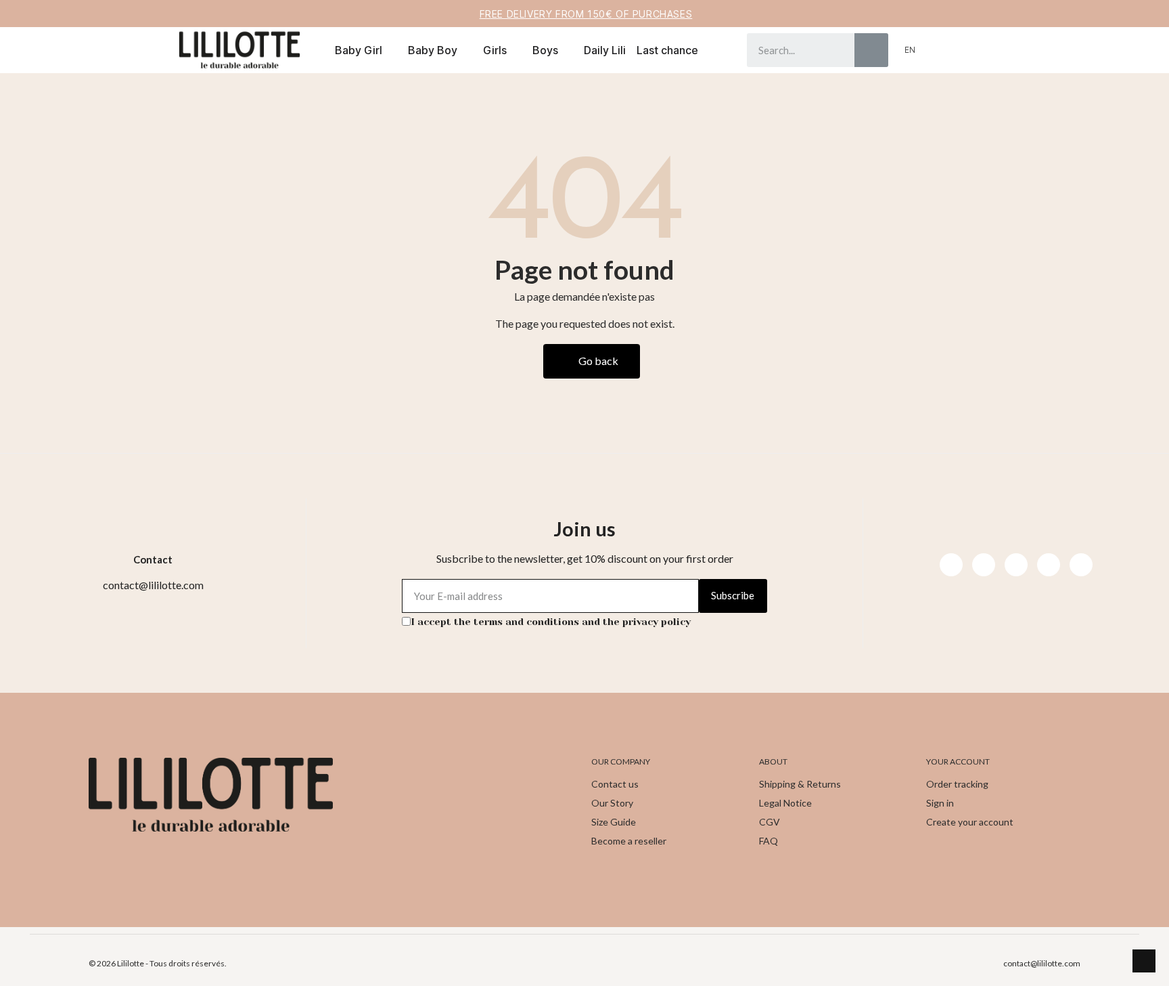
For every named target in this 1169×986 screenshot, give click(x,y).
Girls (495, 50)
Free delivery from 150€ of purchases (586, 14)
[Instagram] (983, 564)
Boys (545, 50)
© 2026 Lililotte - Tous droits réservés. (158, 963)
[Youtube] (1016, 564)
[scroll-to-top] (1143, 960)
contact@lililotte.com (1041, 963)
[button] (961, 50)
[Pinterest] (1048, 564)
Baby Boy (432, 50)
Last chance (667, 50)
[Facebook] (951, 564)
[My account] (938, 50)
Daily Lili (605, 50)
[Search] (871, 50)
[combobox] (791, 50)
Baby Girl (358, 50)
